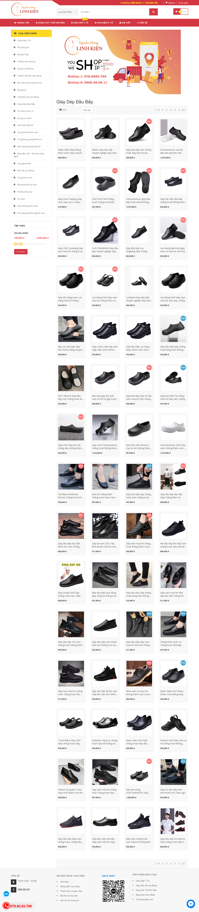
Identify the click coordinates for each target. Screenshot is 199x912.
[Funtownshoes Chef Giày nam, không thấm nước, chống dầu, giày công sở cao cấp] (173, 427)
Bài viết (126, 22)
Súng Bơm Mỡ (24, 163)
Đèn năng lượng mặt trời (29, 146)
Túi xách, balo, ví (25, 111)
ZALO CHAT (108, 875)
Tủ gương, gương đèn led (29, 139)
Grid (64, 109)
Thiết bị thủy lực (24, 191)
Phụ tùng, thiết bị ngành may (31, 213)
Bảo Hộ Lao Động (25, 170)
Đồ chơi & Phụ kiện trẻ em (29, 82)
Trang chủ (22, 22)
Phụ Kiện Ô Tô (104, 22)
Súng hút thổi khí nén (51, 22)
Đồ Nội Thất (22, 54)
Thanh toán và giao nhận (71, 890)
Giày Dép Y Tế (24, 40)
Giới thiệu (64, 881)
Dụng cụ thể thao (25, 68)
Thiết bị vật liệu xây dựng (29, 75)
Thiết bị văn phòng (26, 61)
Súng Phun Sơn (24, 177)
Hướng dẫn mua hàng (69, 886)
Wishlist (171, 2)
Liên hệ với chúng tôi (69, 900)
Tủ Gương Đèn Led (144, 899)
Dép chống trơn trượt (27, 205)
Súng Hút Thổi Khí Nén (146, 890)
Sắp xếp (87, 110)
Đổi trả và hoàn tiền (69, 895)
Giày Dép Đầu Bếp (26, 104)
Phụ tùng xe (23, 47)
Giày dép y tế (80, 22)
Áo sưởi (21, 198)
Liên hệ (143, 22)
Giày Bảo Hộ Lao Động (28, 96)
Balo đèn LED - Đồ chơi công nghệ (28, 155)
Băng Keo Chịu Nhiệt (145, 894)
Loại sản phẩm (65, 11)
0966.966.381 (24, 889)
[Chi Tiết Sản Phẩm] (65, 121)
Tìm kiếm (20, 251)
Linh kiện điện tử (25, 125)
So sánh (184, 2)
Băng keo (21, 89)
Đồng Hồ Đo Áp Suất (27, 184)
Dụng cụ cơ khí (24, 118)
